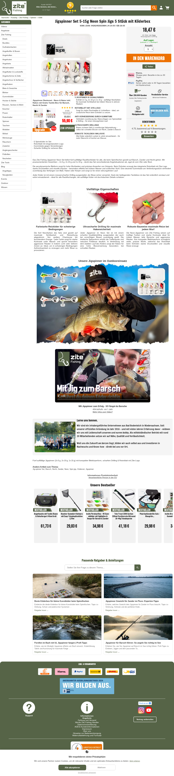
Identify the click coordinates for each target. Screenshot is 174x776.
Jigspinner (90, 469)
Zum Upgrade (67, 128)
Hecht (54, 469)
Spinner (33, 18)
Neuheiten (6, 158)
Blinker (5, 92)
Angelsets (6, 63)
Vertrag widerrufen (144, 719)
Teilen (150, 66)
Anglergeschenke (9, 150)
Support (29, 716)
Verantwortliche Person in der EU (102, 477)
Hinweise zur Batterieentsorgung (87, 733)
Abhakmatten (8, 68)
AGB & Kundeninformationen (87, 727)
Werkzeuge (7, 138)
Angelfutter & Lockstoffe (12, 72)
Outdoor (4, 183)
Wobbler (6, 129)
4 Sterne (152, 132)
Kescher (6, 109)
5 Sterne (155, 132)
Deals (4, 39)
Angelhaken (7, 84)
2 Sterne (145, 132)
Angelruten (7, 59)
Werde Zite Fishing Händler (87, 722)
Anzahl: (149, 45)
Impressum (87, 729)
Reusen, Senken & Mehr (13, 105)
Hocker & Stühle (9, 101)
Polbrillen (6, 154)
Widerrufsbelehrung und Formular (87, 735)
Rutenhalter (7, 117)
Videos (4, 26)
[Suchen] (154, 7)
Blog (3, 166)
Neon (66, 469)
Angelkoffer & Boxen (11, 51)
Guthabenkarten (9, 47)
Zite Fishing (23, 18)
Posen (5, 113)
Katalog (14, 18)
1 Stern (142, 132)
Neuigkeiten (7, 175)
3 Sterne (149, 132)
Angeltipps (6, 171)
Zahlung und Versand (87, 720)
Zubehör (6, 146)
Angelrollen (7, 55)
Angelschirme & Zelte (11, 76)
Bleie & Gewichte (9, 88)
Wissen (4, 187)
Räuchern (6, 142)
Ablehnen (101, 767)
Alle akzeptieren (72, 767)
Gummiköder (8, 96)
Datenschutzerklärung (86, 724)
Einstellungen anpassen (87, 773)
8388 (40, 18)
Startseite (5, 18)
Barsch (48, 469)
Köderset (81, 469)
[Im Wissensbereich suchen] (137, 567)
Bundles (5, 43)
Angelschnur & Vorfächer (13, 80)
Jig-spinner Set (38, 469)
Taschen (6, 125)
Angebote (5, 30)
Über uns (87, 731)
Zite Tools (5, 162)
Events (4, 179)
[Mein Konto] (161, 7)
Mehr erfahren (135, 761)
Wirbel (5, 134)
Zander (60, 469)
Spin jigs (73, 469)
